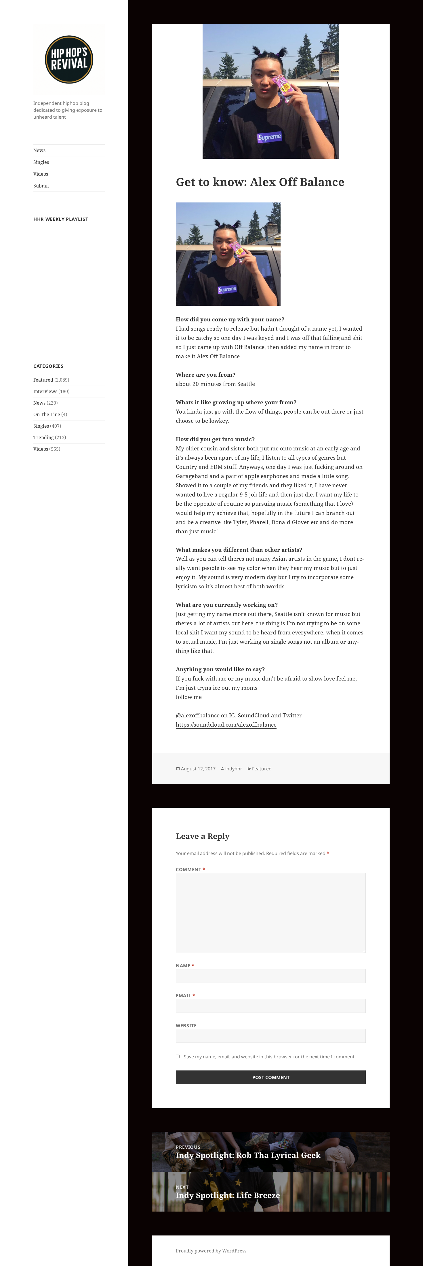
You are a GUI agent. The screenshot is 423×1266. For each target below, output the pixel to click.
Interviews (45, 391)
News (39, 150)
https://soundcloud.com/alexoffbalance (226, 724)
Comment (190, 869)
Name (185, 965)
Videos (40, 174)
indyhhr (233, 768)
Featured (43, 380)
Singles (41, 162)
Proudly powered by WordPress (211, 1251)
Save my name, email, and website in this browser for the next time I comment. (270, 1056)
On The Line (46, 414)
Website (186, 1025)
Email (185, 995)
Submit (41, 186)
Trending (43, 437)
